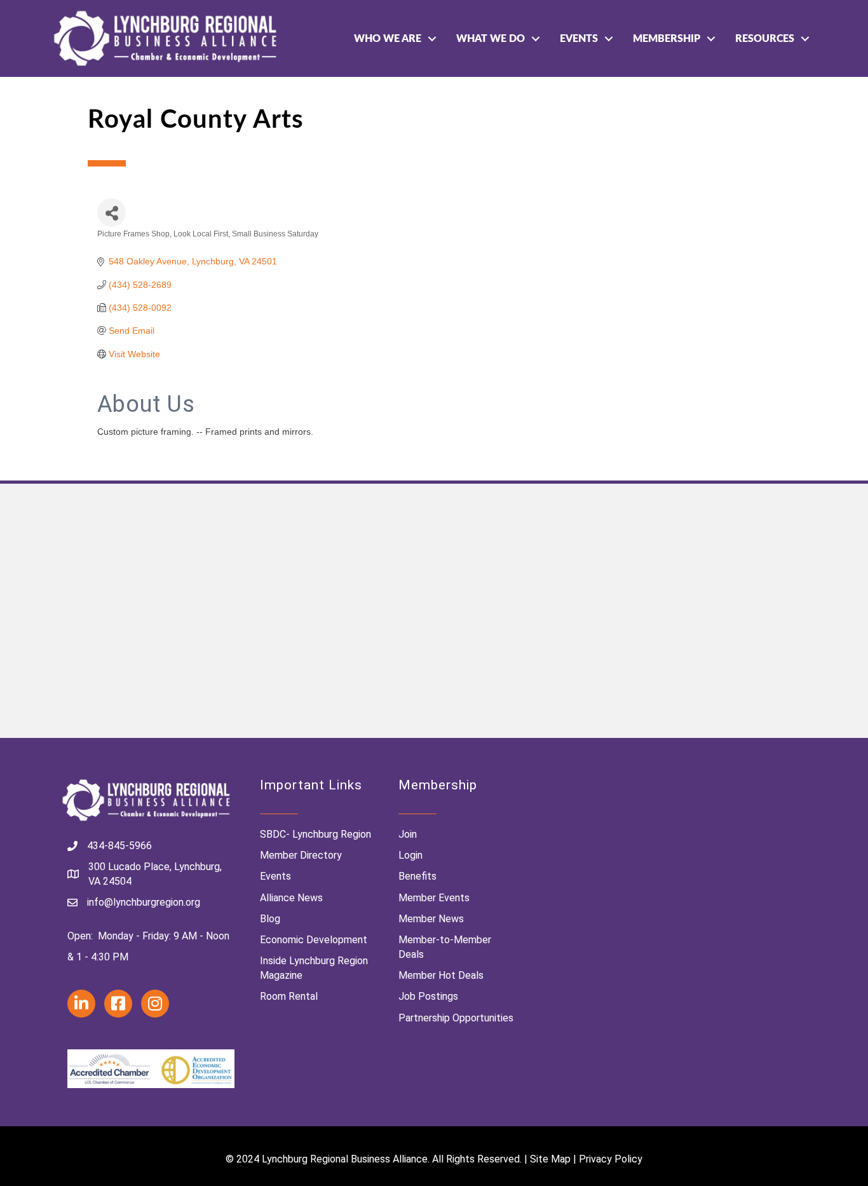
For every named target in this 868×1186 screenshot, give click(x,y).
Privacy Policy (610, 1159)
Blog (270, 919)
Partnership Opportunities (455, 1018)
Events (579, 39)
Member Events (434, 898)
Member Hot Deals (441, 975)
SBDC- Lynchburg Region (315, 834)
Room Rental (289, 996)
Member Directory (301, 855)
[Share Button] (111, 212)
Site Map (550, 1159)
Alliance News (291, 898)
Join (407, 834)
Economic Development (313, 940)
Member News (431, 919)
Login (410, 855)
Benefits (417, 876)
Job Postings (428, 996)
